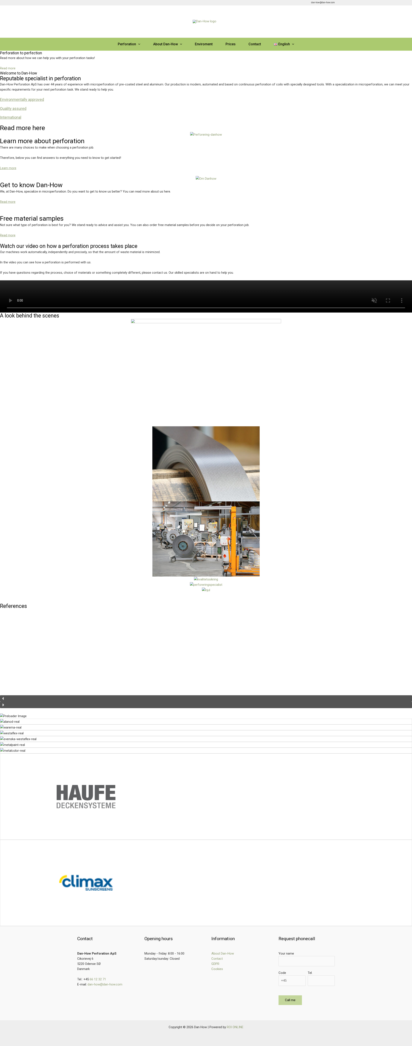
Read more (7, 202)
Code (282, 973)
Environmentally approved (22, 99)
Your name (286, 953)
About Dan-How (165, 44)
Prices (231, 44)
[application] (138, 44)
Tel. (310, 973)
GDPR (215, 964)
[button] (206, 698)
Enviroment (204, 44)
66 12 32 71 (98, 979)
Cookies (217, 969)
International (10, 117)
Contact (254, 44)
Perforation (127, 44)
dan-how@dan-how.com (105, 984)
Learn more (8, 168)
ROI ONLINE (235, 1027)
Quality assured (13, 108)
